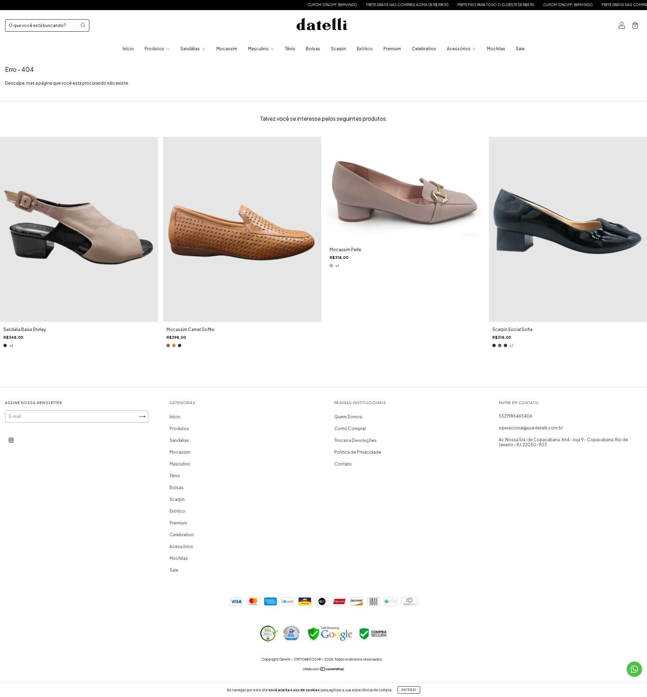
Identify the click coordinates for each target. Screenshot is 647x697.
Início (128, 48)
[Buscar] (83, 25)
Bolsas (313, 48)
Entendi (409, 690)
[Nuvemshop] (324, 669)
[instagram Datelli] (11, 440)
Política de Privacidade (357, 452)
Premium (392, 48)
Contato (343, 463)
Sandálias (190, 48)
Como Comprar (350, 428)
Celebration (424, 48)
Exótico (365, 48)
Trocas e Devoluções (355, 440)
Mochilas (496, 48)
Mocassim (226, 48)
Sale (520, 48)
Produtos (155, 48)
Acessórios (459, 48)
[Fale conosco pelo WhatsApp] (634, 669)
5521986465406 (515, 416)
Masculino (258, 48)
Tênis (290, 48)
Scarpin (338, 48)
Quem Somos (348, 416)
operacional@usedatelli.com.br (531, 427)
